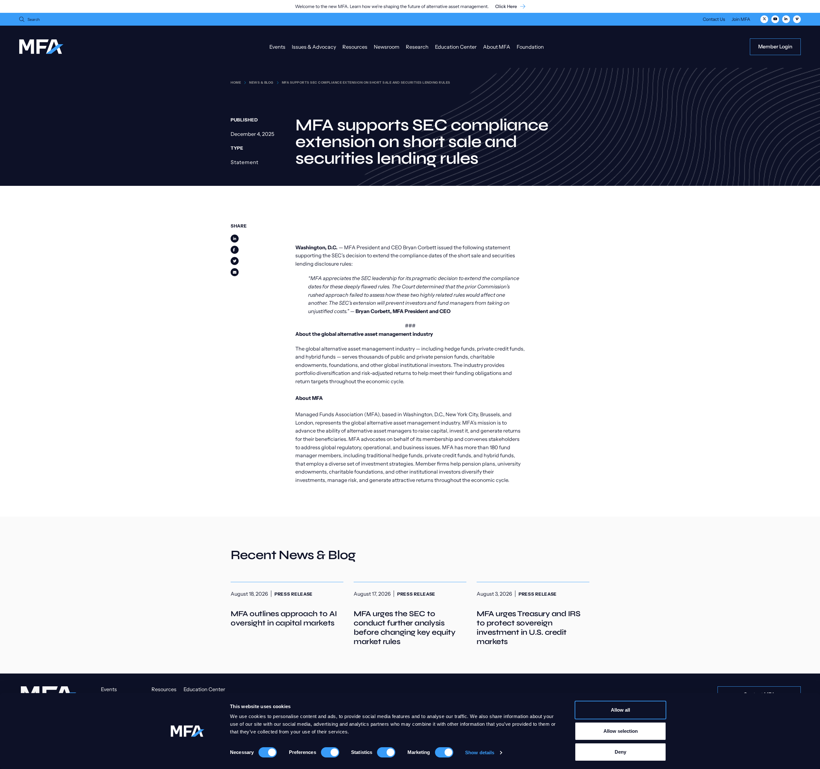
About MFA (496, 47)
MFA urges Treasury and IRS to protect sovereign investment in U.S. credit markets (533, 614)
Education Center (456, 47)
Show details (479, 752)
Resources (354, 47)
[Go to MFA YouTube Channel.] (775, 19)
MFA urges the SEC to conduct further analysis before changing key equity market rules (410, 614)
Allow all (620, 710)
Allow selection (620, 731)
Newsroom (386, 47)
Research (417, 47)
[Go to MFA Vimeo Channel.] (797, 19)
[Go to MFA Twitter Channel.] (764, 19)
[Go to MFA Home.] (41, 46)
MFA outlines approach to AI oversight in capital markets (287, 605)
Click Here (506, 6)
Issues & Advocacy (314, 47)
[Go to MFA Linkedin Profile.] (786, 19)
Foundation (530, 47)
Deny (620, 752)
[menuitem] (714, 20)
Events (277, 47)
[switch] (330, 752)
